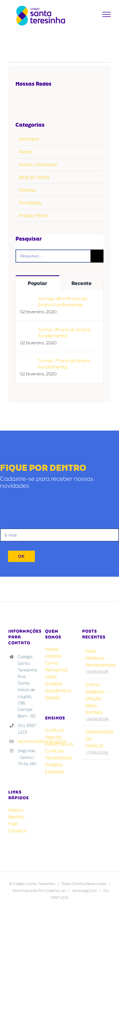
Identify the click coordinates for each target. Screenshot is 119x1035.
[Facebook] (19, 99)
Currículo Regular (54, 733)
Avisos (26, 152)
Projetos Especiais (54, 768)
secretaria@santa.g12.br (27, 741)
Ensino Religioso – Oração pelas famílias (97, 698)
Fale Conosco (17, 827)
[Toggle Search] (93, 14)
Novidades (30, 203)
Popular (37, 283)
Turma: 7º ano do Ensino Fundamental (64, 364)
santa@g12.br (85, 890)
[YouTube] (31, 99)
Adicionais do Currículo (59, 747)
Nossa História (53, 652)
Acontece (29, 139)
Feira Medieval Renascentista (97, 658)
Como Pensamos (56, 666)
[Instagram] (42, 99)
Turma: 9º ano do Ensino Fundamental (64, 333)
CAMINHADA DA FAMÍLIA (97, 739)
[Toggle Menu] (106, 14)
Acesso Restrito (16, 813)
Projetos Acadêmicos (58, 687)
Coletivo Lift (55, 890)
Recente (81, 283)
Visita (51, 677)
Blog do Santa (34, 177)
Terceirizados (59, 758)
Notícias (27, 190)
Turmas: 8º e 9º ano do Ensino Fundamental (62, 302)
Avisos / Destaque (38, 164)
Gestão (53, 698)
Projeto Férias (33, 215)
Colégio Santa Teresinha (34, 883)
